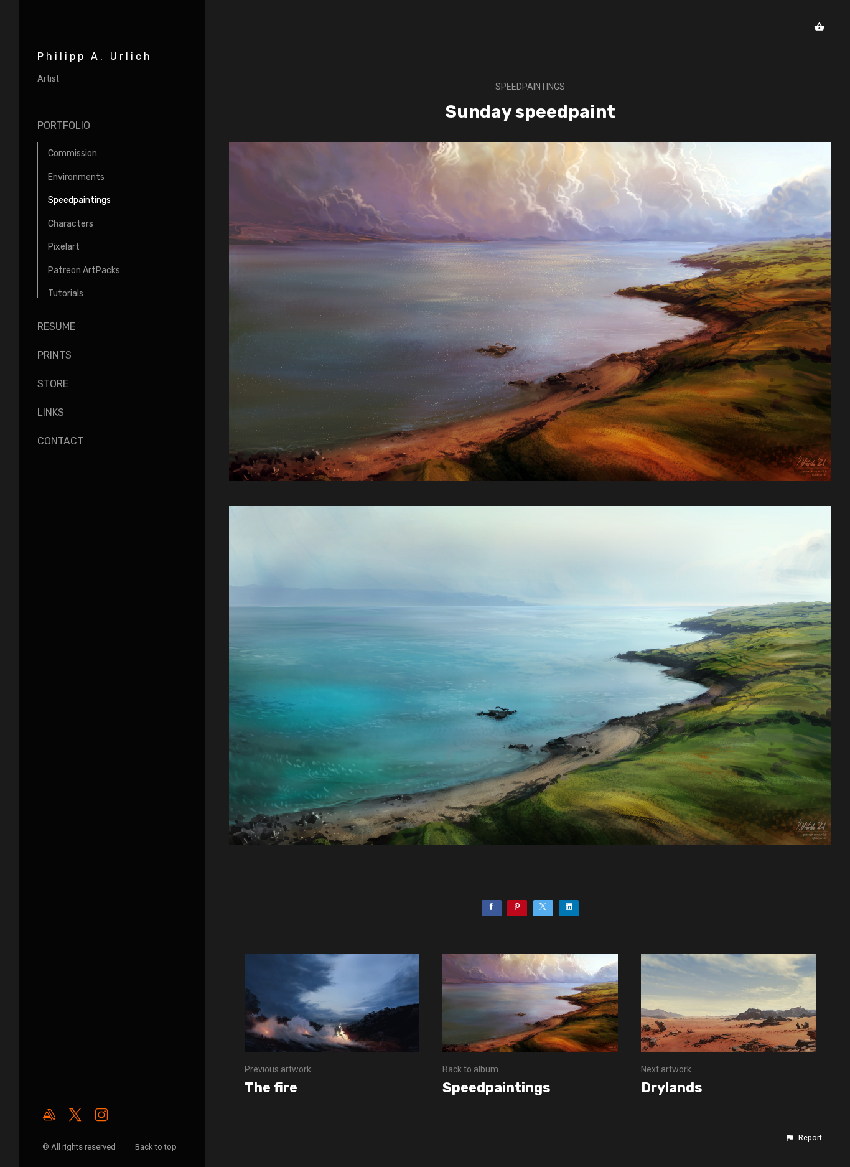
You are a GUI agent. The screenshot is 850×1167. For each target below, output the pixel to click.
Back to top (157, 1146)
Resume (56, 326)
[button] (803, 1138)
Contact (60, 441)
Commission (72, 153)
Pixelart (64, 246)
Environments (76, 177)
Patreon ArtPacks (84, 270)
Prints (54, 355)
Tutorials (65, 293)
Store (52, 384)
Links (50, 412)
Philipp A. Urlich (94, 56)
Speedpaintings (79, 200)
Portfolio (63, 125)
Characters (70, 223)
